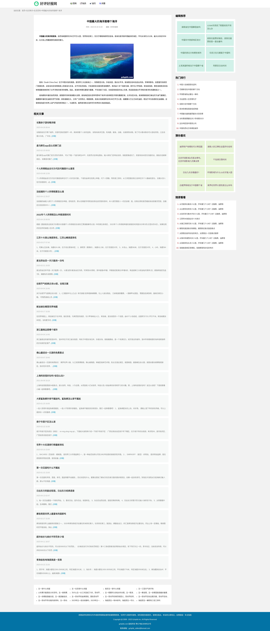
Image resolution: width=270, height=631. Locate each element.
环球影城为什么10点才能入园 (219, 172)
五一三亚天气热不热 (146, 589)
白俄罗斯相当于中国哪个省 (191, 185)
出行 (94, 3)
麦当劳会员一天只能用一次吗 (50, 261)
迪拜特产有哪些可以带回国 (191, 147)
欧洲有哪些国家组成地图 (189, 109)
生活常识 (29, 11)
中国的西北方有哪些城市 (191, 53)
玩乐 (84, 3)
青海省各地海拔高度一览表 (49, 560)
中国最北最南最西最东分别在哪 (191, 114)
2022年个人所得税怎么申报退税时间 (53, 215)
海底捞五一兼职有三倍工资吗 (149, 600)
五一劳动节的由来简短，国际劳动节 (85, 596)
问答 (103, 3)
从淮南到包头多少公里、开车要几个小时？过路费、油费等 (201, 243)
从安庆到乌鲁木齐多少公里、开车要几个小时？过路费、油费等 (203, 214)
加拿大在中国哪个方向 (188, 104)
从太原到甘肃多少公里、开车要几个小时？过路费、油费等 (201, 209)
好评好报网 (48, 4)
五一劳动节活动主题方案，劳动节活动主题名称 (156, 596)
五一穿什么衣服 (44, 589)
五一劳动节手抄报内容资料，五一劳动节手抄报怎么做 (58, 600)
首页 (23, 11)
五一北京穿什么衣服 (79, 589)
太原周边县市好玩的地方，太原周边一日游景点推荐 (199, 233)
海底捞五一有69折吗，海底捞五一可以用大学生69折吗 (125, 600)
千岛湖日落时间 (219, 160)
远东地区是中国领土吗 (188, 123)
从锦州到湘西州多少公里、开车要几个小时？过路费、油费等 (202, 238)
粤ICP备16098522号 (143, 624)
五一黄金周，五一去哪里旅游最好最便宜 (153, 593)
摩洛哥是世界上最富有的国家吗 (51, 514)
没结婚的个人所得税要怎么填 (50, 192)
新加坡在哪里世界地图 (47, 307)
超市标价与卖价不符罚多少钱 (50, 537)
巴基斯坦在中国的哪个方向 (190, 89)
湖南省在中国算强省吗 (191, 27)
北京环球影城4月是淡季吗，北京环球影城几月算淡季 (190, 159)
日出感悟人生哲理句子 (188, 99)
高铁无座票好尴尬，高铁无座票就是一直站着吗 (219, 40)
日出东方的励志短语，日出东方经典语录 (55, 491)
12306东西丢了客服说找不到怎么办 (219, 27)
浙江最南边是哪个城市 (47, 330)
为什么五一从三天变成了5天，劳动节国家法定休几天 (91, 593)
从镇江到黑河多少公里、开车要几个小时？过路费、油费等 (201, 224)
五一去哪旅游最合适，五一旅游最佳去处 (53, 596)
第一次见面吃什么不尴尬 (48, 468)
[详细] (54, 136)
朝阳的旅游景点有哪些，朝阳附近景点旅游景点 (197, 228)
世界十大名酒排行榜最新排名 (50, 445)
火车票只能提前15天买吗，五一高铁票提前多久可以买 (58, 593)
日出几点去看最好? (191, 172)
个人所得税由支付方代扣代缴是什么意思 (55, 169)
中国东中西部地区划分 (191, 40)
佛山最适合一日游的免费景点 (50, 353)
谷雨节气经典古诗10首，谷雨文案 (52, 284)
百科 (75, 3)
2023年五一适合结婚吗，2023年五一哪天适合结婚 (91, 600)
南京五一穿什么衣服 (112, 589)
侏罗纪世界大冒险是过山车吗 (219, 185)
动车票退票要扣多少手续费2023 (192, 118)
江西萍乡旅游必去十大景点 (190, 219)
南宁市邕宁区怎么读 (45, 422)
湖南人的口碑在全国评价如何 (219, 147)
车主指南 (188, 615)
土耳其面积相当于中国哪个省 (191, 66)
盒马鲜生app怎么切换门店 (48, 146)
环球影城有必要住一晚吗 (189, 94)
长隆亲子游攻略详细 (45, 122)
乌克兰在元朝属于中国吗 (219, 53)
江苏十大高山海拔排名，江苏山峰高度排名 (56, 238)
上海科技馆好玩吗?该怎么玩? (50, 376)
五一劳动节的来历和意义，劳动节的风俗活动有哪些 (124, 596)
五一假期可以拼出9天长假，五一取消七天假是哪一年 (125, 593)
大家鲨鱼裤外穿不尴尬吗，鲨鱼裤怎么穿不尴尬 (58, 399)
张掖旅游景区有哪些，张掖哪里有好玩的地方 (196, 248)
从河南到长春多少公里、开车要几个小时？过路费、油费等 (201, 204)
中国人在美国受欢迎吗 (188, 84)
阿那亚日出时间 (219, 66)
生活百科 (37, 11)
